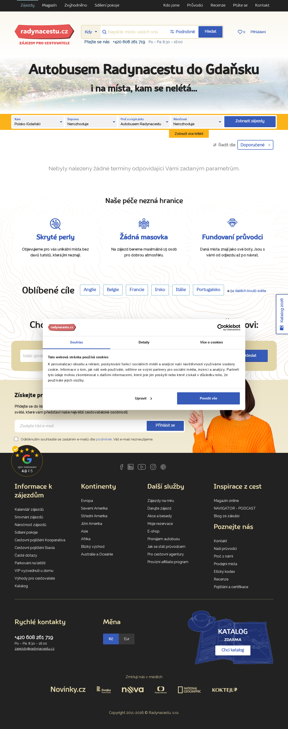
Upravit (140, 398)
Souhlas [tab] (76, 342)
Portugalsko (208, 290)
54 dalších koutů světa (248, 291)
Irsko (160, 290)
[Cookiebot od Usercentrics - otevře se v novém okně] (220, 327)
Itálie (181, 290)
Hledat (210, 32)
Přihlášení (258, 32)
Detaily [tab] (144, 342)
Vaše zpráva (32, 351)
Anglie (90, 290)
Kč (111, 639)
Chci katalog (233, 650)
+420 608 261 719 (129, 41)
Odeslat (249, 356)
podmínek (104, 439)
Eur (126, 639)
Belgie (113, 290)
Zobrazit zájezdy (250, 121)
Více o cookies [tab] (211, 342)
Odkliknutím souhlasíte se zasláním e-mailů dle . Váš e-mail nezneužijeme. (86, 439)
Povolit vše (208, 398)
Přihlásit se (165, 425)
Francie (137, 290)
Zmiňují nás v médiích (144, 677)
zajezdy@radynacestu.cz (34, 649)
